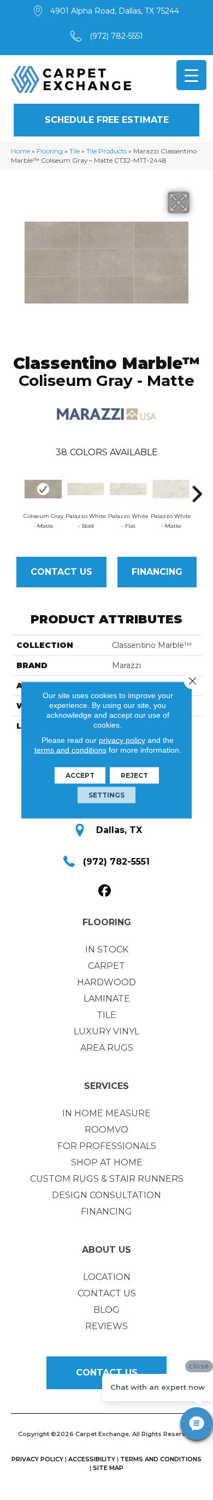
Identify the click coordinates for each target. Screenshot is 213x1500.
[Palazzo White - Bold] (85, 489)
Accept (80, 775)
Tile (74, 151)
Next (196, 488)
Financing (157, 572)
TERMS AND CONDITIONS (161, 1459)
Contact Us (61, 572)
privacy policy (122, 740)
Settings (106, 795)
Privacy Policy (37, 1459)
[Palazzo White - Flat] (128, 489)
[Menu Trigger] (191, 75)
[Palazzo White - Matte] (171, 489)
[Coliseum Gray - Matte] (43, 489)
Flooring (50, 151)
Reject (134, 775)
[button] (106, 120)
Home (20, 151)
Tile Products (106, 151)
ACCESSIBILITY (91, 1459)
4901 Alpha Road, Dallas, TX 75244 (114, 11)
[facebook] (105, 891)
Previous (16, 488)
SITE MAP (108, 1468)
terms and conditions (70, 750)
